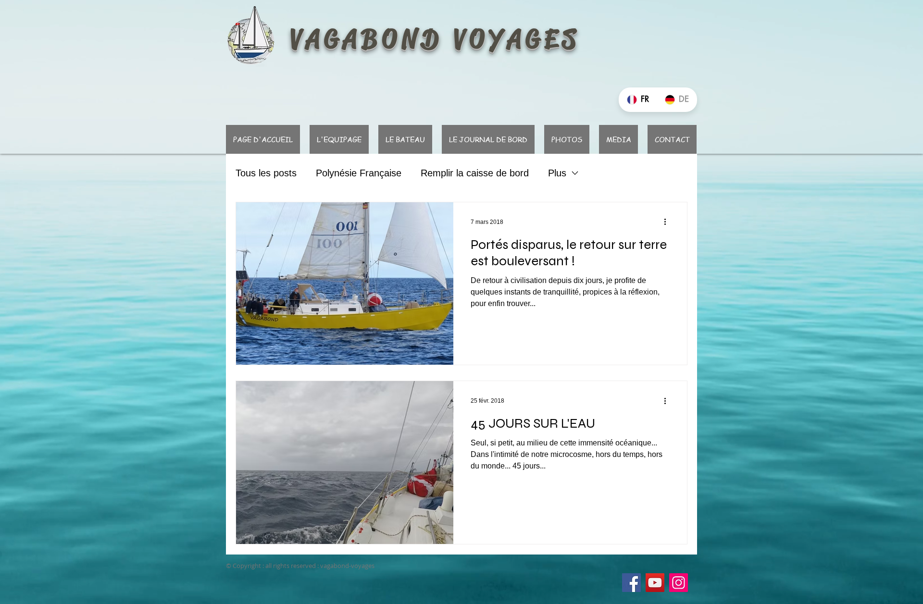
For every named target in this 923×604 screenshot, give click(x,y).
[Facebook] (631, 582)
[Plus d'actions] (668, 222)
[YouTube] (655, 582)
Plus (557, 173)
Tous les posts (266, 173)
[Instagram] (678, 582)
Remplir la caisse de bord (475, 173)
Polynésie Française (358, 173)
